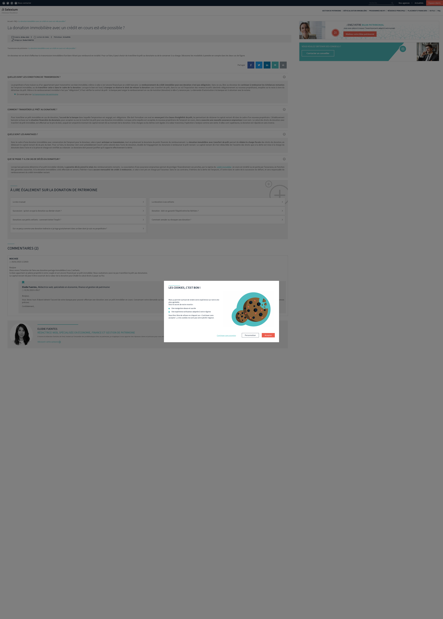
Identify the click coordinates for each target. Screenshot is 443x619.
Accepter (268, 335)
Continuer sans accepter (226, 335)
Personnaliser (250, 335)
